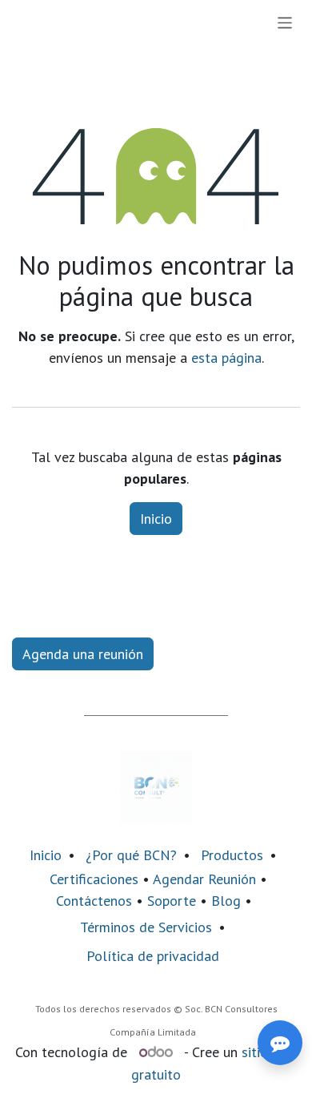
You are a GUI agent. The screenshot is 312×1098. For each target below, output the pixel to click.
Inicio (156, 518)
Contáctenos (94, 900)
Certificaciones (94, 879)
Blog (228, 900)
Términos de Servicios (146, 927)
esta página (226, 357)
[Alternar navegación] (285, 22)
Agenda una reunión (82, 654)
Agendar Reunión (204, 879)
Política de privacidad (152, 956)
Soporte (171, 900)
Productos (232, 855)
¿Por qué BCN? (131, 855)
